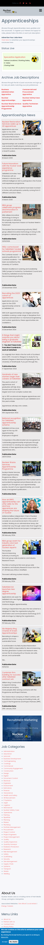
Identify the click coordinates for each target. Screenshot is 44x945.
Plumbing (7, 825)
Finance (6, 790)
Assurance (8, 754)
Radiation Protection (11, 847)
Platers (6, 822)
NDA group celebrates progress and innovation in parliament (11, 208)
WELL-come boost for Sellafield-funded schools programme (11, 249)
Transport (7, 869)
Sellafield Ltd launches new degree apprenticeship (9, 590)
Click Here (5, 40)
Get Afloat (22, 903)
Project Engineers (10, 834)
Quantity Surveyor (10, 844)
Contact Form (9, 924)
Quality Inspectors (10, 842)
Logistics (7, 805)
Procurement (8, 830)
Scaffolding (8, 856)
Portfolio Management (12, 827)
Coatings (7, 763)
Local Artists (31, 903)
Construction (8, 771)
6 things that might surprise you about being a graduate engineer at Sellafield (11, 338)
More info (4, 937)
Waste (6, 871)
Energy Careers (7, 906)
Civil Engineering (10, 761)
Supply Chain (8, 864)
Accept (5, 942)
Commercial (8, 766)
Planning (7, 820)
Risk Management (10, 852)
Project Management (12, 837)
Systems (7, 866)
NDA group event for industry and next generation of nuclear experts (11, 544)
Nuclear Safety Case (11, 810)
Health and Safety (10, 795)
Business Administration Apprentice (8, 91)
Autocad (7, 756)
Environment (8, 785)
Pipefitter (7, 817)
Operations (8, 812)
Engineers (7, 783)
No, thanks (13, 942)
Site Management (10, 861)
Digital (6, 776)
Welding (7, 874)
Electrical (7, 781)
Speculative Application (14, 57)
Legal (6, 803)
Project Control (9, 832)
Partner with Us (9, 922)
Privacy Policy (8, 927)
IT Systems (8, 800)
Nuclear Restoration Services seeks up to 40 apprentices (11, 123)
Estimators (8, 788)
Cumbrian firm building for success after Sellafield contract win (11, 675)
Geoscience (8, 793)
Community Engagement (13, 768)
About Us (7, 919)
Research (7, 849)
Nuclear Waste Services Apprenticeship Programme (11, 106)
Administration (9, 751)
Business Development (12, 759)
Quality (6, 839)
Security (7, 859)
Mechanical (8, 808)
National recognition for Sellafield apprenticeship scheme (11, 421)
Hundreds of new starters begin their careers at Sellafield (11, 376)
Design (6, 773)
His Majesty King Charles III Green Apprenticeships (9, 630)
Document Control (11, 778)
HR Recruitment (9, 798)
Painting (7, 815)
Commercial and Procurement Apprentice (29, 91)
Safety (6, 854)
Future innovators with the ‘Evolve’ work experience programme (11, 166)
